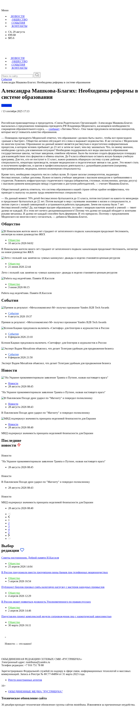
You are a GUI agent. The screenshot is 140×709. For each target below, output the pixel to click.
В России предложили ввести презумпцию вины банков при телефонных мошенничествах (54, 572)
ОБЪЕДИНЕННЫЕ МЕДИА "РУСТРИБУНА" (35, 691)
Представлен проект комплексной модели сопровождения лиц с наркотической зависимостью (56, 616)
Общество (14, 240)
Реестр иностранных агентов (25, 679)
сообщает (54, 129)
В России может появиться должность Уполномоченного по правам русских (46, 601)
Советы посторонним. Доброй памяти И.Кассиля (30, 557)
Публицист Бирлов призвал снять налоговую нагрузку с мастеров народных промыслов (52, 587)
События (6, 105)
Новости (13, 383)
